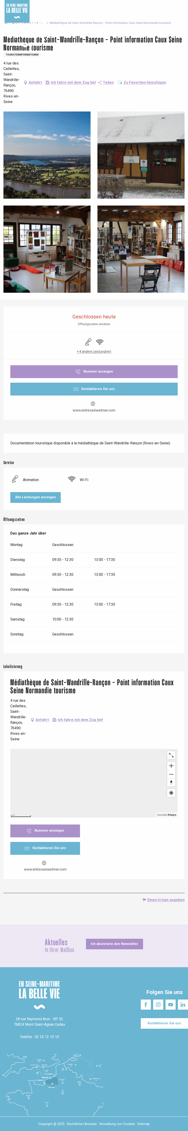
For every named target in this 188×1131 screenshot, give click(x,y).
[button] (180, 34)
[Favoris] (170, 34)
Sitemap (143, 1124)
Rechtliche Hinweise (82, 1124)
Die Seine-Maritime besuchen (120, 4)
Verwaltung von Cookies (117, 1124)
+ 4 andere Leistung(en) (94, 351)
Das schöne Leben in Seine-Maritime (70, 4)
